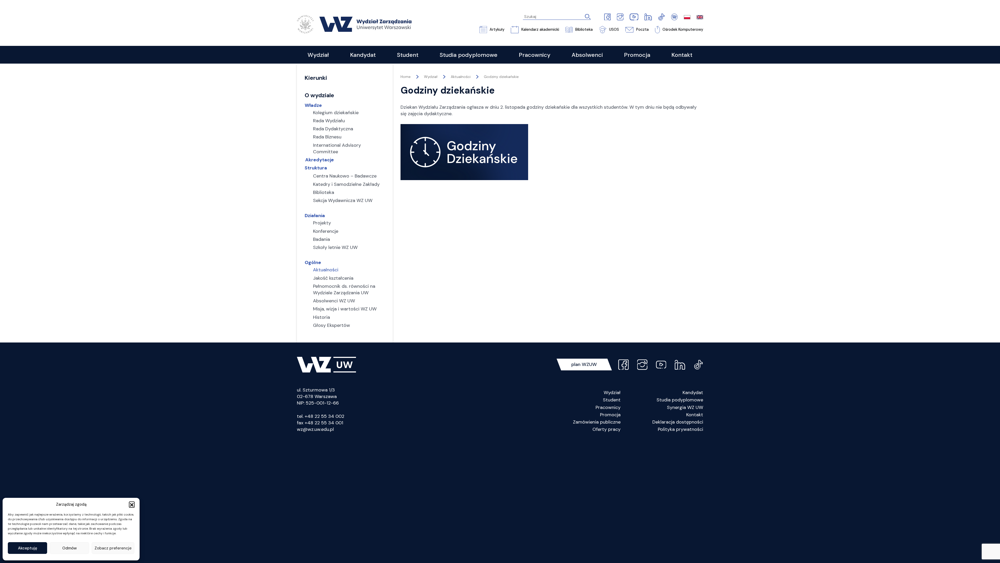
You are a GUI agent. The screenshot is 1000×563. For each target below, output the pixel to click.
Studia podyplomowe (680, 400)
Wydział (612, 392)
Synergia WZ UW (685, 407)
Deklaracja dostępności (677, 422)
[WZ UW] (354, 24)
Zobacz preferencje (113, 548)
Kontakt (694, 415)
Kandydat (693, 392)
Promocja (610, 415)
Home (406, 76)
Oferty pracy (606, 429)
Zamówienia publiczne (597, 422)
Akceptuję (27, 548)
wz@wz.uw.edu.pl (315, 429)
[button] (131, 504)
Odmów (69, 548)
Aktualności (461, 76)
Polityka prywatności (680, 429)
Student (612, 400)
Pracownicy (608, 407)
